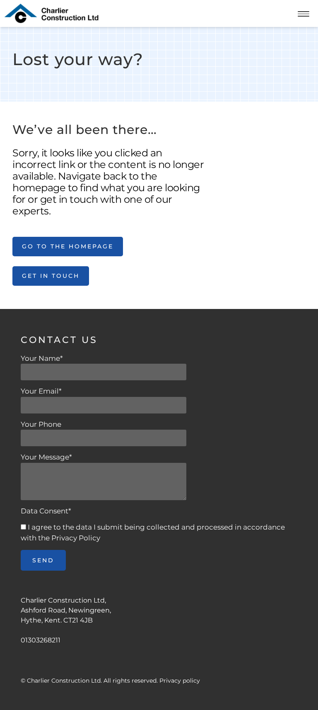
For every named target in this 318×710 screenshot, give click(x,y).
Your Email (41, 391)
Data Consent (46, 511)
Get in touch (51, 276)
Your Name (42, 358)
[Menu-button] (303, 15)
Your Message (46, 457)
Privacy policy (179, 680)
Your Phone (41, 424)
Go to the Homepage (67, 246)
